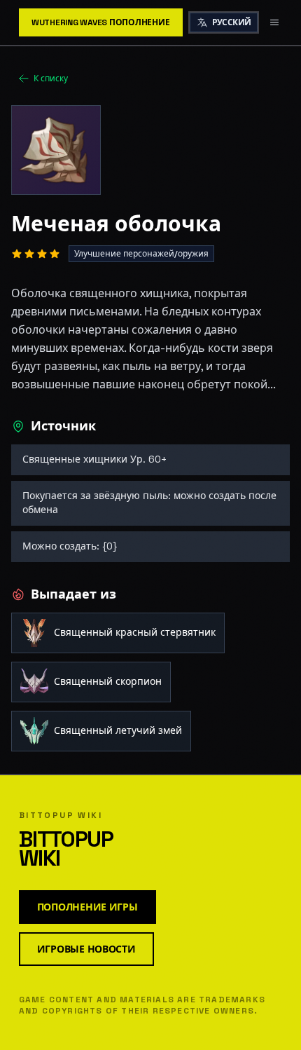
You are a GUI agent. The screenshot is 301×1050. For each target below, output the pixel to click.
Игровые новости (86, 949)
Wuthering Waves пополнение (100, 22)
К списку (51, 78)
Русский (231, 22)
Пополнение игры (87, 907)
